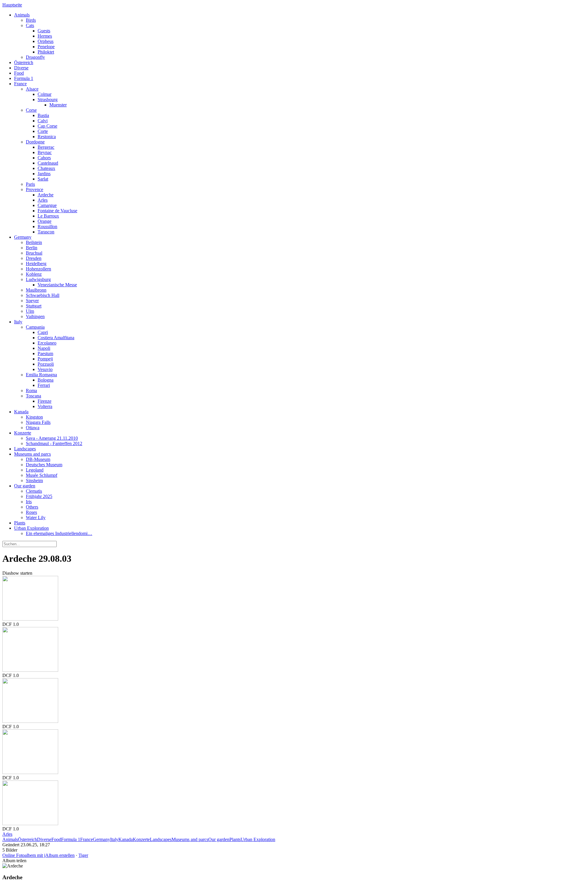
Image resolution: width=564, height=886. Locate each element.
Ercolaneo (47, 342)
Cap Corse (47, 125)
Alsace (32, 88)
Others (32, 506)
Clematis (34, 491)
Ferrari (44, 385)
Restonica (47, 136)
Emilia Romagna (41, 374)
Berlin (31, 247)
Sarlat (43, 178)
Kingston (34, 416)
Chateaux (46, 168)
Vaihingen (35, 316)
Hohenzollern (38, 268)
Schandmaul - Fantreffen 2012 (54, 443)
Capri (43, 332)
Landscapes (25, 448)
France (20, 83)
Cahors (44, 157)
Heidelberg (36, 263)
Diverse (21, 67)
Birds (31, 20)
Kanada (21, 411)
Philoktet (46, 51)
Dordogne (35, 141)
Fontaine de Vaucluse (57, 210)
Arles (43, 200)
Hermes (45, 36)
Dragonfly (35, 57)
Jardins (44, 173)
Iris (29, 501)
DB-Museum (38, 459)
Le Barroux (48, 215)
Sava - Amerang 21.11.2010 (52, 438)
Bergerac (46, 147)
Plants (19, 522)
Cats (30, 25)
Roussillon (47, 226)
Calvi (43, 120)
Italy (18, 321)
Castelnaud (48, 163)
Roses (31, 512)
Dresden (33, 258)
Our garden (24, 485)
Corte (43, 131)
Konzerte (22, 432)
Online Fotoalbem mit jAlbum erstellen (38, 855)
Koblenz (34, 274)
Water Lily (36, 517)
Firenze (44, 401)
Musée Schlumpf (41, 475)
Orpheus (45, 41)
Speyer (32, 300)
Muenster (58, 104)
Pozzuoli (46, 364)
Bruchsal (34, 252)
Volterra (45, 406)
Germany (22, 237)
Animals (22, 14)
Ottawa (32, 427)
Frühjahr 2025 (39, 496)
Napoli (44, 348)
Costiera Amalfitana (56, 337)
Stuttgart (33, 305)
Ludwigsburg (38, 279)
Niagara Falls (38, 422)
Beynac (45, 152)
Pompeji (45, 358)
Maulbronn (36, 289)
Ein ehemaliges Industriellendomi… (59, 533)
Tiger (83, 855)
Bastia (43, 115)
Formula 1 (23, 78)
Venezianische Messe (57, 284)
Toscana (33, 395)
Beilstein (34, 242)
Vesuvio (45, 369)
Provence (34, 189)
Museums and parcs (32, 454)
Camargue (47, 205)
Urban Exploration (31, 528)
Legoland (34, 469)
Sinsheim (34, 480)
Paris (30, 184)
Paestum (45, 353)
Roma (31, 390)
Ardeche (45, 194)
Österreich (23, 62)
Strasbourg (48, 99)
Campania (35, 327)
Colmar (44, 94)
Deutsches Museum (44, 464)
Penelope (46, 46)
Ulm (30, 311)
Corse (31, 110)
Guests (44, 30)
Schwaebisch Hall (42, 295)
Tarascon (46, 231)
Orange (44, 221)
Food (19, 73)
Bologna (45, 379)
